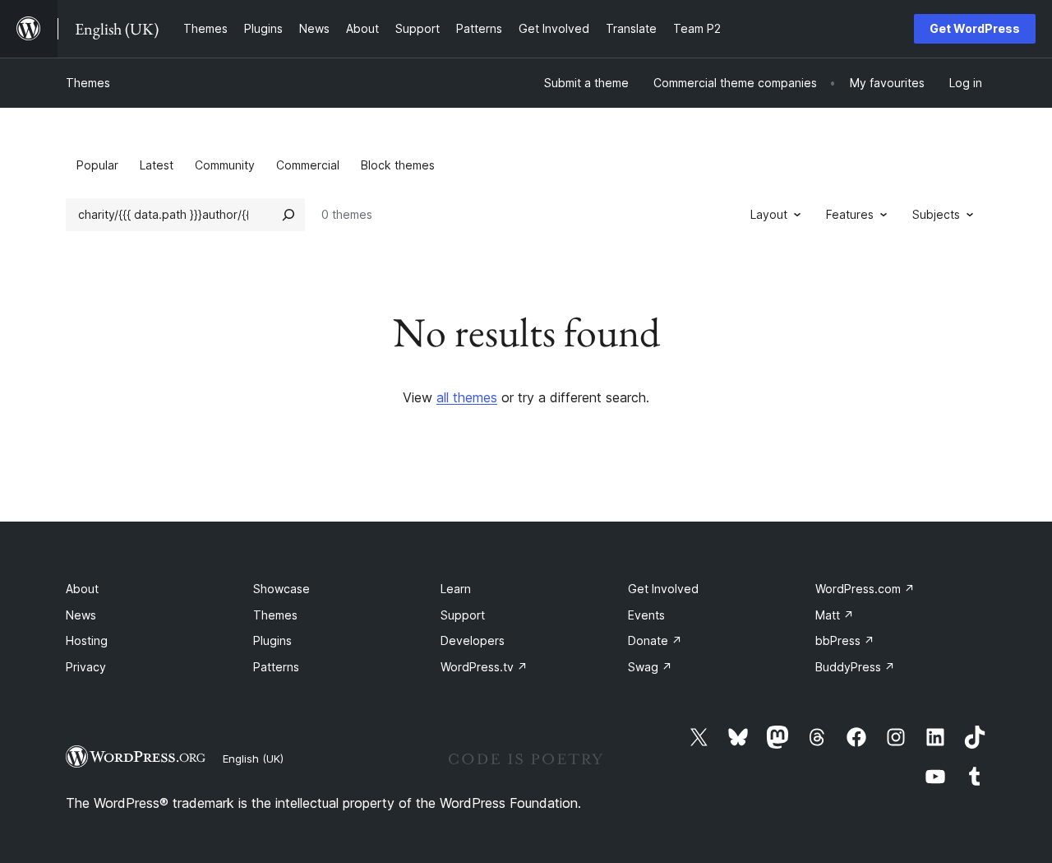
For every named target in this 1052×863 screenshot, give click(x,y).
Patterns (276, 667)
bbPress (844, 640)
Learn (456, 589)
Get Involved (663, 589)
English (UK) (253, 758)
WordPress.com (865, 589)
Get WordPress (975, 28)
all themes (466, 397)
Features (850, 214)
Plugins (272, 640)
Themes (88, 83)
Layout (768, 214)
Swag (650, 667)
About (82, 589)
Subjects (936, 214)
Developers (473, 640)
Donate (655, 640)
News (81, 615)
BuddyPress (855, 667)
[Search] (288, 214)
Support (463, 615)
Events (646, 615)
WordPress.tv (484, 667)
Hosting (87, 640)
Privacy (86, 667)
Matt (834, 615)
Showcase (281, 589)
